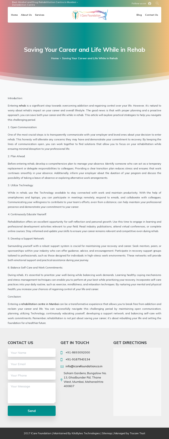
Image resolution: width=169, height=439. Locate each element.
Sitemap (107, 433)
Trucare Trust (137, 433)
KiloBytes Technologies (86, 433)
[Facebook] (149, 3)
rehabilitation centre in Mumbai (40, 304)
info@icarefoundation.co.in (84, 366)
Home (55, 58)
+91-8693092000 (78, 352)
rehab (22, 105)
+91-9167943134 (78, 359)
